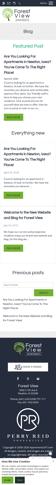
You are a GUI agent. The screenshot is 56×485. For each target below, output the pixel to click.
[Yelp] (28, 378)
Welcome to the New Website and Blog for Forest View (27, 318)
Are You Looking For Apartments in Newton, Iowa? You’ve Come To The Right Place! (25, 304)
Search (43, 292)
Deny (19, 480)
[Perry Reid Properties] (28, 424)
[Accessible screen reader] (3, 3)
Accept (7, 480)
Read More (13, 117)
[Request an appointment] (14, 3)
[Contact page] (8, 3)
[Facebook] (18, 378)
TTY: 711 (28, 399)
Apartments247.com (41, 447)
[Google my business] (38, 378)
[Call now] (19, 3)
